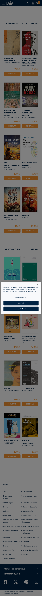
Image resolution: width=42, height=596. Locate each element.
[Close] (37, 284)
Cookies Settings (21, 297)
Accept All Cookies (21, 308)
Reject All (21, 303)
